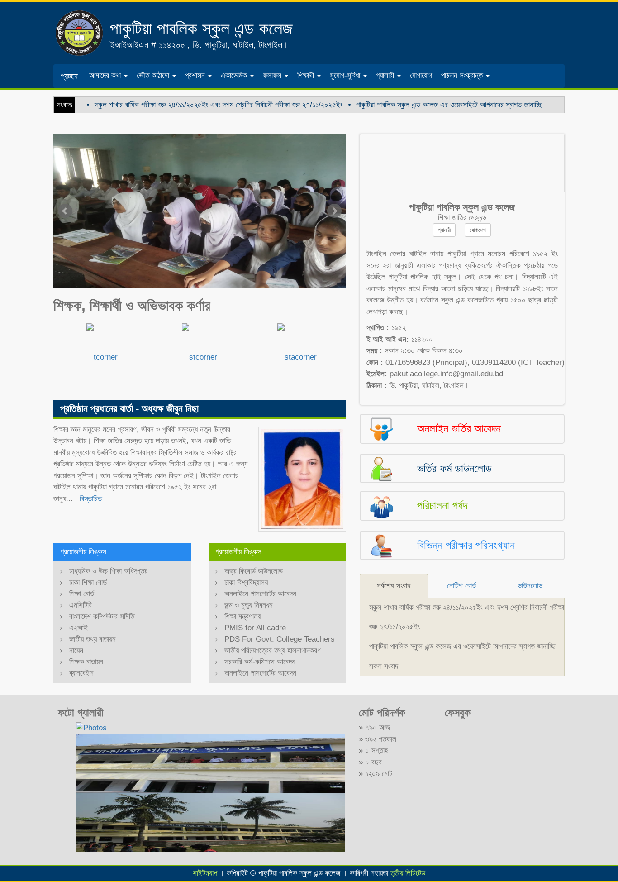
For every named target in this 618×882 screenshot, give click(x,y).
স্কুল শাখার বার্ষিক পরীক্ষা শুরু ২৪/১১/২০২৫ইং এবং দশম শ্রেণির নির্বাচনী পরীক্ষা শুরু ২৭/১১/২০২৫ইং (218, 105)
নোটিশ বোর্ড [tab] (461, 585)
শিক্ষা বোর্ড (81, 594)
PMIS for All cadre (255, 627)
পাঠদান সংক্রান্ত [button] (463, 75)
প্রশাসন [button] (196, 75)
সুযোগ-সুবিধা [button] (346, 75)
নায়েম (76, 650)
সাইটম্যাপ (205, 873)
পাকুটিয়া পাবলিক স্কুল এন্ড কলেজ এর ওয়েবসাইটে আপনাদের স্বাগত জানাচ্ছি (449, 105)
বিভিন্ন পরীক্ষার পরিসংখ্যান (466, 545)
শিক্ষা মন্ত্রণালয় (242, 616)
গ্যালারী (444, 230)
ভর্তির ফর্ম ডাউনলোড (454, 468)
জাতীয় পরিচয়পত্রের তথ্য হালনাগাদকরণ (272, 650)
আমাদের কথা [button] (106, 75)
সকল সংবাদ (383, 666)
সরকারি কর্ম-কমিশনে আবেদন (259, 661)
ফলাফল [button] (273, 75)
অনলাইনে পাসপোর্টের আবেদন (260, 594)
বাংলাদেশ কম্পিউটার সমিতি (101, 616)
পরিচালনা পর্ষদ (442, 505)
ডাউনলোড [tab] (530, 585)
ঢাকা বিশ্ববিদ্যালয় (246, 582)
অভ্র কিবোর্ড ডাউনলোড (253, 571)
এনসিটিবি (80, 605)
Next (334, 211)
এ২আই (78, 627)
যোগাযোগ (421, 75)
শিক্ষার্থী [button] (306, 75)
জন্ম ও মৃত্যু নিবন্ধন (248, 605)
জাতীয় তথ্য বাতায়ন (92, 639)
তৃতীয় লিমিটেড (407, 873)
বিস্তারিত (91, 498)
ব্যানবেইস (81, 673)
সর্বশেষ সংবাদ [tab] (393, 585)
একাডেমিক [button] (235, 75)
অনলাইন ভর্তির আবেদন (459, 428)
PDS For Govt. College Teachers (279, 639)
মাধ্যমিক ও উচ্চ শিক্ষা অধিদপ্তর (108, 571)
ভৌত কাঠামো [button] (154, 75)
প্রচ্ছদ (69, 76)
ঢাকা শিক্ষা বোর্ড (88, 582)
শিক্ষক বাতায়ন (86, 661)
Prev (65, 211)
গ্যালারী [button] (386, 75)
